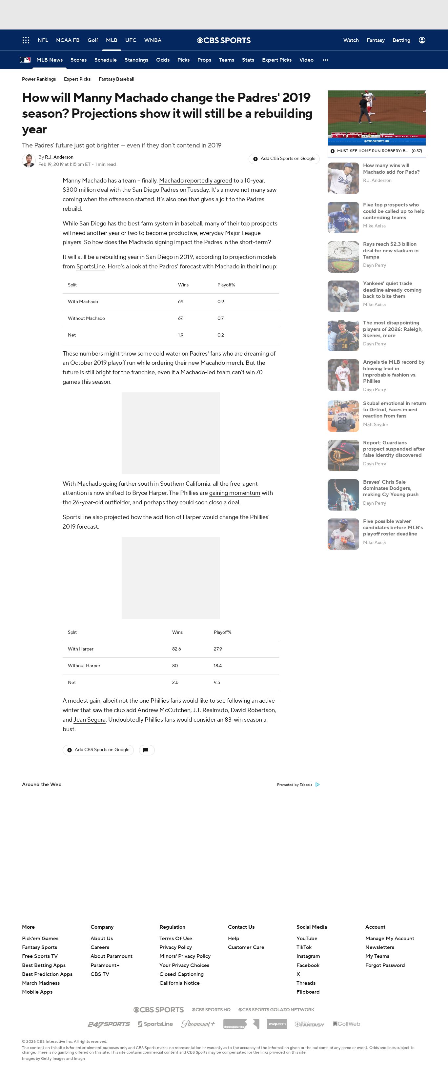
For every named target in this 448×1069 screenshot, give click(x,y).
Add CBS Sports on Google (288, 159)
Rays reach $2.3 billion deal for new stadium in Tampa (390, 250)
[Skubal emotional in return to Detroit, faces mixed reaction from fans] (343, 416)
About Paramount (111, 956)
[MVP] (277, 1021)
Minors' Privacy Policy (185, 956)
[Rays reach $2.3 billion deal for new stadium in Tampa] (343, 257)
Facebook (307, 965)
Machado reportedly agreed (195, 181)
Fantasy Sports (39, 947)
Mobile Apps (37, 992)
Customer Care (246, 947)
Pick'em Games (40, 938)
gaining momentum (234, 493)
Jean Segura (89, 720)
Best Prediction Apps (47, 974)
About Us (102, 938)
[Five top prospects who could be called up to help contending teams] (343, 217)
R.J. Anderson (59, 157)
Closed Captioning (181, 974)
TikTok (304, 947)
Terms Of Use (175, 938)
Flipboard (308, 992)
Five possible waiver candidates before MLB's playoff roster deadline (393, 527)
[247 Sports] (109, 1023)
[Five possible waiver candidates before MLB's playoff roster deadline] (343, 534)
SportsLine (90, 266)
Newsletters (379, 947)
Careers (100, 947)
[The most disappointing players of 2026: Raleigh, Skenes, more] (343, 335)
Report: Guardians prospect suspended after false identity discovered (394, 448)
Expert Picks (77, 79)
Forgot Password (385, 965)
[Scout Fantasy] (310, 1023)
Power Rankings (39, 79)
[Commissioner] (241, 1021)
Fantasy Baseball (116, 79)
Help (233, 938)
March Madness (41, 983)
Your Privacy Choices (184, 965)
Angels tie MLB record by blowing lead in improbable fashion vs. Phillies (394, 371)
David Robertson (253, 710)
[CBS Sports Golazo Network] (276, 1009)
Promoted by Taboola (295, 785)
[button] (325, 60)
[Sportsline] (155, 1023)
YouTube (306, 938)
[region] (377, 118)
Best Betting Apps (44, 965)
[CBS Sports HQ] (211, 1009)
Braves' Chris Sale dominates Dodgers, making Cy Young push (390, 488)
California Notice (179, 983)
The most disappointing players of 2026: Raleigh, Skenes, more (393, 329)
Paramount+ (105, 965)
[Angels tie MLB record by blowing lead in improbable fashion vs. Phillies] (343, 375)
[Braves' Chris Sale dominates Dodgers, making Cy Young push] (343, 495)
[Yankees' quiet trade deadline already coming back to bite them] (343, 296)
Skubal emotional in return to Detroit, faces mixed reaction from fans (394, 409)
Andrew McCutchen (164, 710)
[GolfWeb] (346, 1024)
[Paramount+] (198, 1022)
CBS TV (100, 974)
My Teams (377, 956)
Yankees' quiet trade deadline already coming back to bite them (392, 289)
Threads (306, 983)
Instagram (308, 956)
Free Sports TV (40, 956)
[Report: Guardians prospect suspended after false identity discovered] (343, 455)
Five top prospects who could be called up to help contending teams (394, 211)
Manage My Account (389, 938)
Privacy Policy (175, 947)
